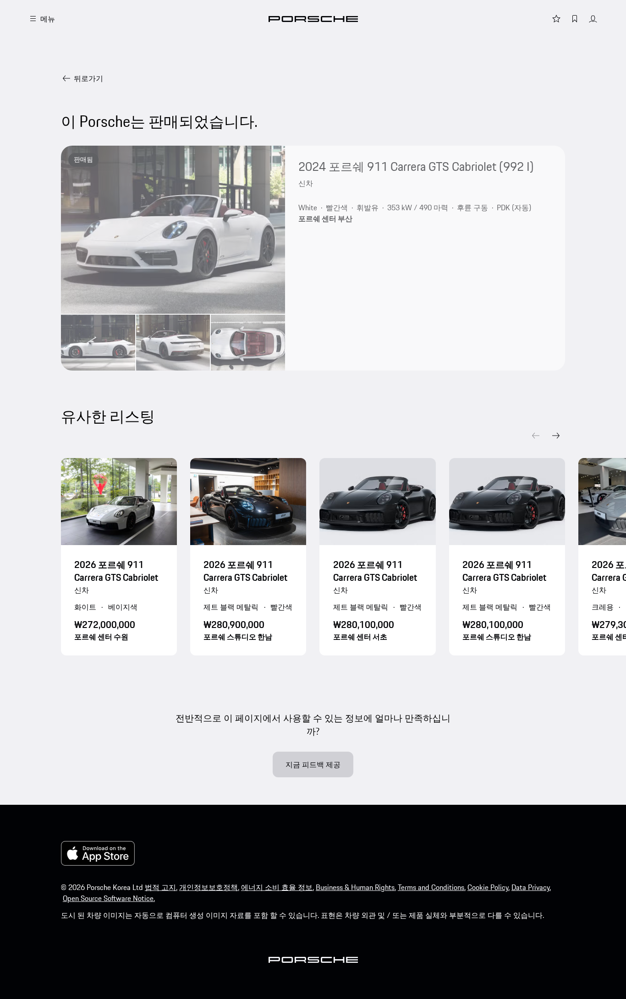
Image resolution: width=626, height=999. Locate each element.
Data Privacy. (531, 887)
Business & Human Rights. (356, 887)
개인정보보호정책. (209, 887)
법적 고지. (161, 887)
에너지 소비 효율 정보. (277, 887)
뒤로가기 (88, 78)
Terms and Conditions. (432, 887)
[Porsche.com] (313, 19)
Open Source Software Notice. (109, 898)
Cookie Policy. (488, 887)
